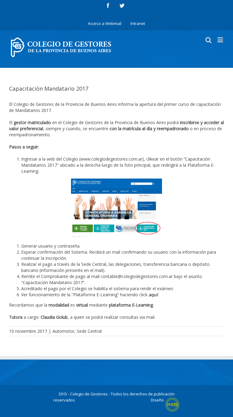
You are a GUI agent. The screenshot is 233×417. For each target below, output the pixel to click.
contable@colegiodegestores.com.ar (137, 276)
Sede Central (89, 331)
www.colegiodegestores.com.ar (111, 159)
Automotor (63, 331)
